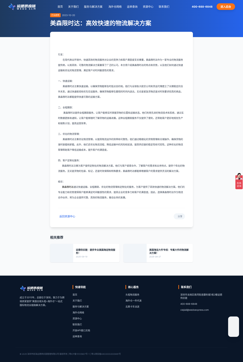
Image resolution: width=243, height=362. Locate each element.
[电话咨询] (234, 331)
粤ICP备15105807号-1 (79, 354)
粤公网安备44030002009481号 (106, 354)
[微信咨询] (234, 322)
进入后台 (226, 6)
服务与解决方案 (81, 306)
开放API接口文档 (81, 330)
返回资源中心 (67, 216)
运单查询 (132, 6)
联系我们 (164, 6)
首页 (60, 6)
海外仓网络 (115, 6)
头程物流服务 (132, 294)
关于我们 (73, 6)
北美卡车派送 (132, 306)
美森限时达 (68, 187)
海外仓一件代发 (133, 300)
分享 (180, 216)
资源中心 (148, 6)
